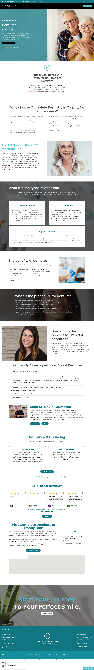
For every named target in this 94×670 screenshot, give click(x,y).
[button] (84, 498)
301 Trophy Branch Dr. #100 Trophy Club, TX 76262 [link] (84, 638)
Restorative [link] (8, 20)
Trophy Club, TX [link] (81, 635)
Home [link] (3, 20)
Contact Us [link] (58, 6)
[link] (8, 1)
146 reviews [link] (50, 509)
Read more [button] (32, 501)
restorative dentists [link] (33, 91)
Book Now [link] (68, 6)
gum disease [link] (10, 167)
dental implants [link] (32, 238)
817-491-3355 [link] (38, 477)
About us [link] (35, 6)
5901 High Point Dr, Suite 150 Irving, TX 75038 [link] (9, 638)
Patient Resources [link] (47, 6)
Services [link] (27, 6)
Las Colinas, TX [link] (6, 635)
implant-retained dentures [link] (65, 236)
